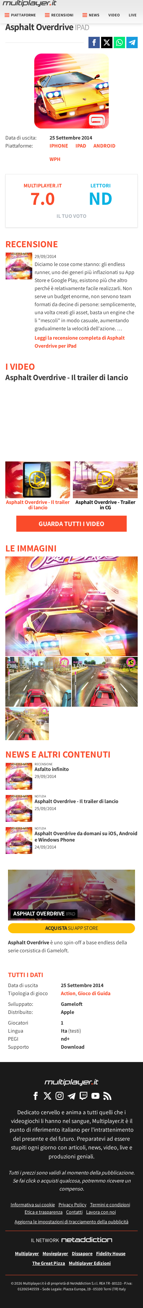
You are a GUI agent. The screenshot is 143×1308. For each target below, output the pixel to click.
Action (68, 993)
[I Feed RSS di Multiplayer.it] (107, 1096)
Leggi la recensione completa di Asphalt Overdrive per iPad (80, 341)
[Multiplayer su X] (48, 1096)
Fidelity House (110, 1253)
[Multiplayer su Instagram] (60, 1096)
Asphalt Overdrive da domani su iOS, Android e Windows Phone (86, 836)
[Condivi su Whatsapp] (119, 42)
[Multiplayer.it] (30, 3)
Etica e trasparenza (44, 1212)
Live (133, 14)
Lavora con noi (101, 1212)
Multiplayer (27, 1253)
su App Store (71, 928)
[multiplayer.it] (71, 1081)
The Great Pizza (48, 1263)
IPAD (80, 145)
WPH (55, 159)
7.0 (42, 198)
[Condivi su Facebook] (94, 42)
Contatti (74, 1212)
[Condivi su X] (106, 42)
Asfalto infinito (52, 769)
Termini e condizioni (110, 1204)
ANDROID (104, 145)
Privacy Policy (72, 1204)
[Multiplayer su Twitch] (83, 1096)
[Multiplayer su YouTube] (95, 1096)
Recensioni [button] (62, 14)
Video (114, 14)
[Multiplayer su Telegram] (71, 1096)
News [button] (94, 14)
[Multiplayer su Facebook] (36, 1096)
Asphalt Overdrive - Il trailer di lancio (76, 801)
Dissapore (82, 1253)
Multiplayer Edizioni (90, 1263)
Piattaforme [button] (23, 14)
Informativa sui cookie (33, 1204)
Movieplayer (55, 1253)
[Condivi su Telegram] (132, 42)
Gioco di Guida (94, 993)
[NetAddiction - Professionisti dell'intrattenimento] (87, 1240)
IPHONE (59, 145)
